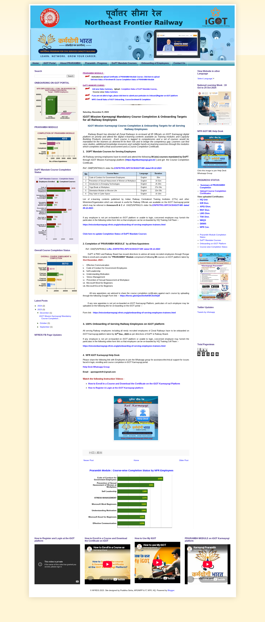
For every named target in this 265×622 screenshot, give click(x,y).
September (45, 327)
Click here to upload (152, 77)
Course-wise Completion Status (213, 247)
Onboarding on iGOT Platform (213, 243)
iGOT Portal (49, 63)
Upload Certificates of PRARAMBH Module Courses (123, 77)
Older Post (183, 460)
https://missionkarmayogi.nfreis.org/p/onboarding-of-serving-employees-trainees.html (134, 312)
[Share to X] (95, 452)
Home (36, 63)
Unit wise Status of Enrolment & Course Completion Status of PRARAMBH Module (122, 80)
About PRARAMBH (70, 63)
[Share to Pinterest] (101, 452)
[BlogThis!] (93, 452)
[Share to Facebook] (98, 452)
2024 (40, 306)
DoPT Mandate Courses (124, 63)
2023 (40, 309)
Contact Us (179, 63)
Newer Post (89, 460)
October (43, 323)
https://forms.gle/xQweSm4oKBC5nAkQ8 (140, 295)
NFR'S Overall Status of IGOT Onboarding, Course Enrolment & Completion (121, 100)
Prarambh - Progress (96, 63)
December (45, 313)
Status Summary (111, 92)
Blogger (171, 590)
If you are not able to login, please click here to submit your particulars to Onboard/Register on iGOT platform (135, 96)
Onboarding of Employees (155, 63)
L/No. (110, 249)
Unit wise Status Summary (102, 89)
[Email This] (90, 452)
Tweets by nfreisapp (206, 312)
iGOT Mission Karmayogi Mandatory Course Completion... (55, 317)
